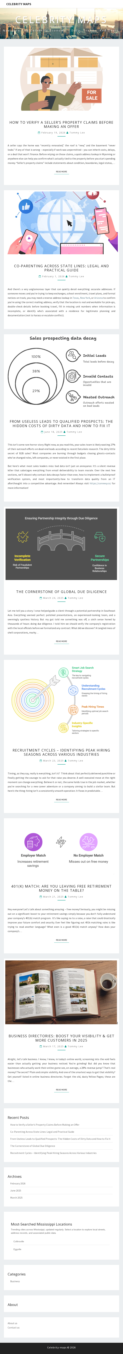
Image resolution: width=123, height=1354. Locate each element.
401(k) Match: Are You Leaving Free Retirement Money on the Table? (61, 888)
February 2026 (17, 1183)
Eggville (17, 1249)
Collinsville (18, 1241)
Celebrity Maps (18, 4)
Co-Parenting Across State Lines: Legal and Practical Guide (61, 267)
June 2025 (15, 1190)
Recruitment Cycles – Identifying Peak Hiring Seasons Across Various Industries (61, 752)
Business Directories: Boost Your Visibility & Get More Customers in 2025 (62, 1037)
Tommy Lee (77, 132)
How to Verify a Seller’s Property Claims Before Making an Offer (61, 124)
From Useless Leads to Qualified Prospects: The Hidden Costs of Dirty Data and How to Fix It (61, 423)
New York (85, 297)
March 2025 (16, 1197)
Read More (62, 171)
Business (15, 1281)
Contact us (14, 1327)
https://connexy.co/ (100, 483)
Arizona (98, 297)
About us (12, 1323)
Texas (76, 297)
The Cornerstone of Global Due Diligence (61, 591)
